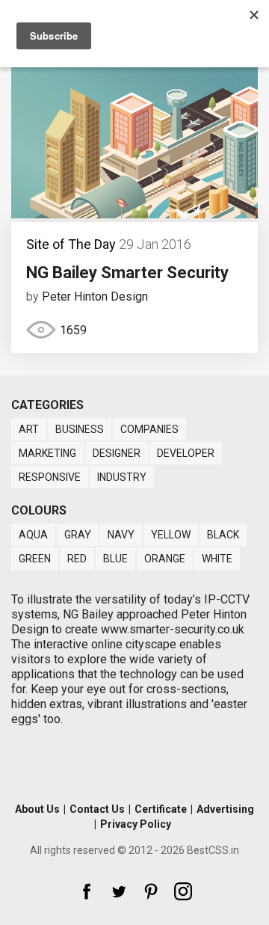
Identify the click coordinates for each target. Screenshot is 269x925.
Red (77, 559)
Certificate (160, 809)
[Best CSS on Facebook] (87, 891)
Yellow (171, 535)
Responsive (50, 477)
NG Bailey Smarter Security (127, 272)
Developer (185, 453)
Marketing (47, 453)
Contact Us (97, 809)
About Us (37, 809)
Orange (164, 559)
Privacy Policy (135, 824)
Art (29, 429)
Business (79, 429)
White (217, 559)
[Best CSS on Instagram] (183, 891)
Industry (121, 477)
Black (223, 535)
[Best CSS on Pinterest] (151, 891)
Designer (116, 453)
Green (35, 559)
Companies (149, 429)
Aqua (33, 535)
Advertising (225, 809)
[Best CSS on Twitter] (119, 891)
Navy (121, 535)
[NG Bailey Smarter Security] (134, 214)
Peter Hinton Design (95, 296)
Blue (115, 559)
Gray (77, 535)
